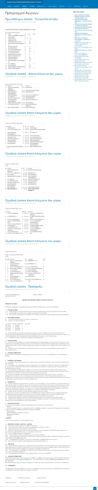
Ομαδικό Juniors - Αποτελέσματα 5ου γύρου (33, 74)
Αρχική (9, 6)
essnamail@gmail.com (14, 294)
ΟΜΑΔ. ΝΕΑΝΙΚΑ (52, 6)
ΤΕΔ (69, 6)
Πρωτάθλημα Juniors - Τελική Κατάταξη (31, 19)
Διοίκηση (16, 6)
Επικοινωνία (77, 6)
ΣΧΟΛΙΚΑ (85, 6)
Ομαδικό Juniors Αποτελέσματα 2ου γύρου (33, 200)
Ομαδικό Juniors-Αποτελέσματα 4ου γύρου (33, 113)
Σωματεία (62, 6)
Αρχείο (24, 6)
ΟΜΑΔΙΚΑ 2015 (41, 6)
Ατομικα (32, 6)
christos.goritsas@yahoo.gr (25, 459)
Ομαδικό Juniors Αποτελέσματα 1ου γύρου (33, 241)
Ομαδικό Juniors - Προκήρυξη (23, 286)
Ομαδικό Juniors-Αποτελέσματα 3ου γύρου (33, 153)
